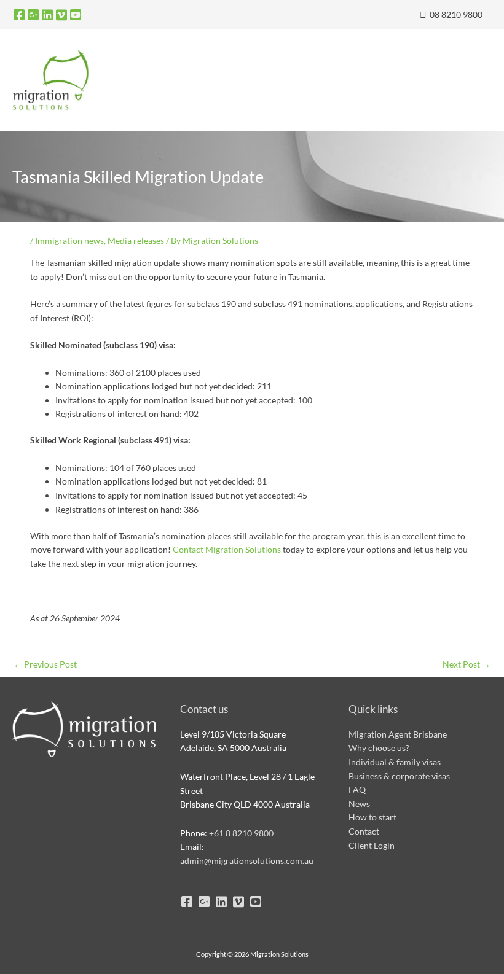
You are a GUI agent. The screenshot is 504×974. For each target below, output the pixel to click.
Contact (363, 831)
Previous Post (45, 664)
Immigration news (69, 240)
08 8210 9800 (455, 14)
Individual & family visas (394, 762)
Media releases (136, 240)
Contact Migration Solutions (227, 549)
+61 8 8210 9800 (241, 833)
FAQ (357, 789)
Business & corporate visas (399, 776)
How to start (372, 817)
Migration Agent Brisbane (397, 734)
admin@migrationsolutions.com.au (246, 860)
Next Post (466, 664)
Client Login (371, 845)
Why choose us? (378, 747)
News (359, 803)
